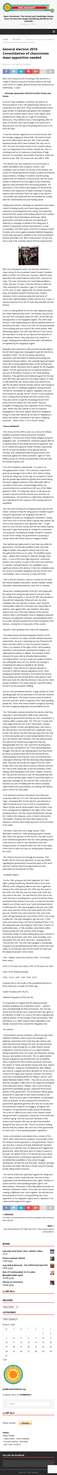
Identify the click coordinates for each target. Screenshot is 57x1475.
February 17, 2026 (29, 24)
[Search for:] (28, 1404)
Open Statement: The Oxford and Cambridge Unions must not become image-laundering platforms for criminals (28, 18)
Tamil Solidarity (25, 64)
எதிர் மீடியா (10, 1291)
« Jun (5, 1359)
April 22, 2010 (10, 64)
